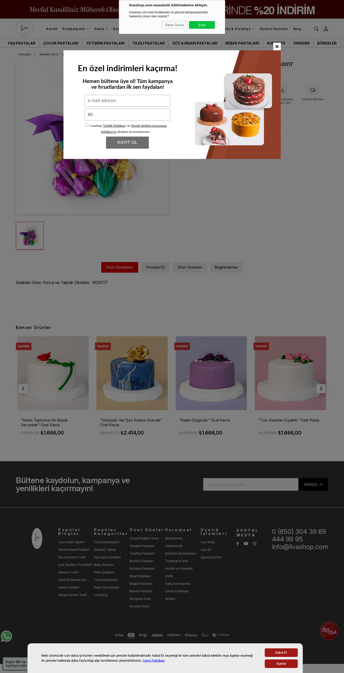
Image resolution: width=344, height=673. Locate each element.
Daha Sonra (174, 25)
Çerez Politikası (154, 660)
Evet (201, 25)
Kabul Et (281, 652)
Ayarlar (281, 663)
